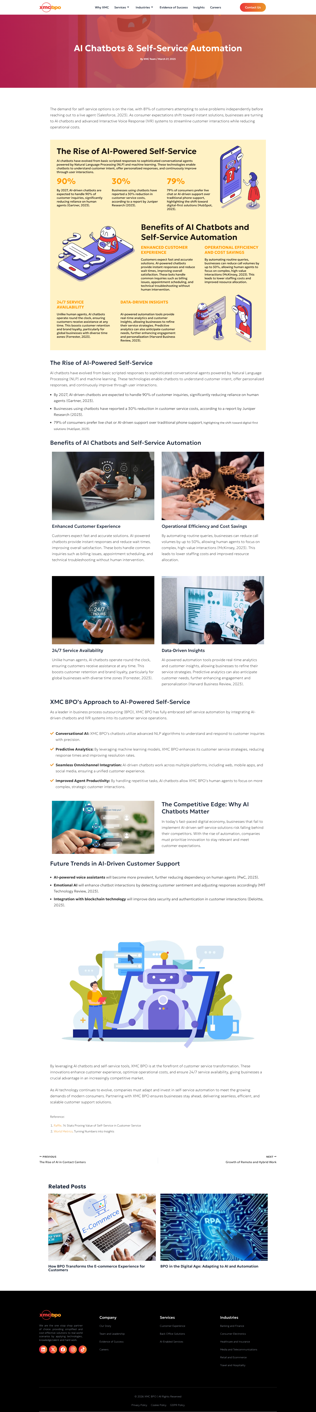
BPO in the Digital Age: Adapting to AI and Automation (209, 1266)
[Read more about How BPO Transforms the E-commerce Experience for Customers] (102, 1226)
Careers (215, 7)
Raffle (57, 1125)
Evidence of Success (174, 7)
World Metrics (63, 1131)
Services (120, 7)
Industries (143, 7)
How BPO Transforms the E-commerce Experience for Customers (96, 1268)
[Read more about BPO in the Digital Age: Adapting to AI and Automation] (214, 1226)
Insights (199, 7)
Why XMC (102, 7)
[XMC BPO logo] (50, 7)
